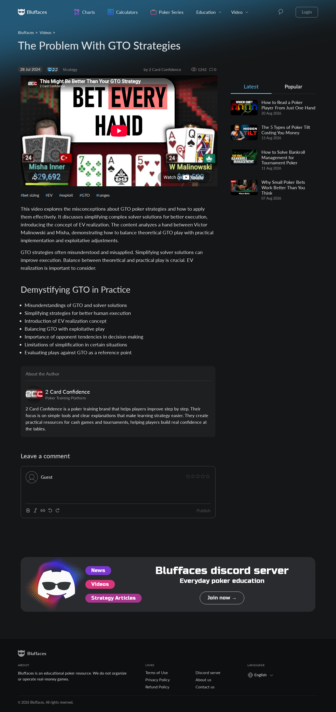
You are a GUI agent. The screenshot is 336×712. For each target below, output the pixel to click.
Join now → (222, 598)
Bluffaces (26, 32)
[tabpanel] (273, 150)
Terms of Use (156, 672)
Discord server (208, 672)
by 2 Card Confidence (162, 69)
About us (203, 679)
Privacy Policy (157, 679)
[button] (281, 12)
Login (307, 12)
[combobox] (262, 675)
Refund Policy (157, 686)
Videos (45, 32)
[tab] (251, 87)
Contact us (205, 686)
